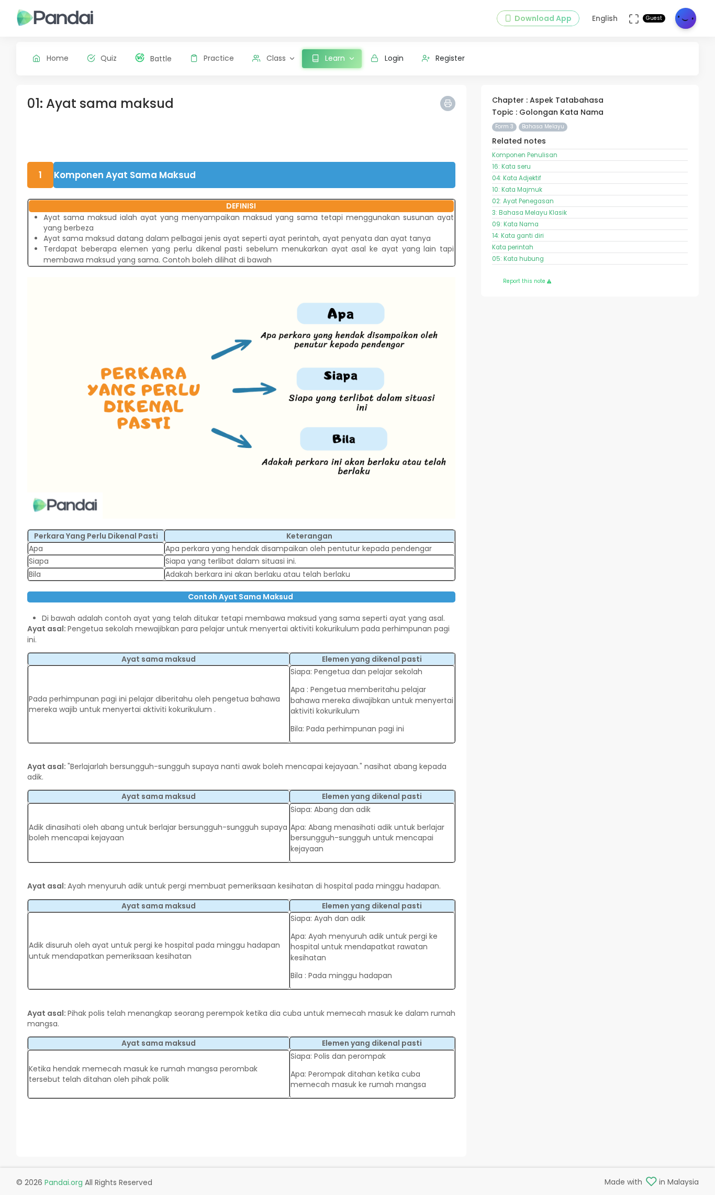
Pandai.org (63, 1182)
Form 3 (504, 126)
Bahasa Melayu (543, 126)
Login (394, 58)
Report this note (525, 281)
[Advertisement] (241, 138)
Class (276, 58)
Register (450, 58)
